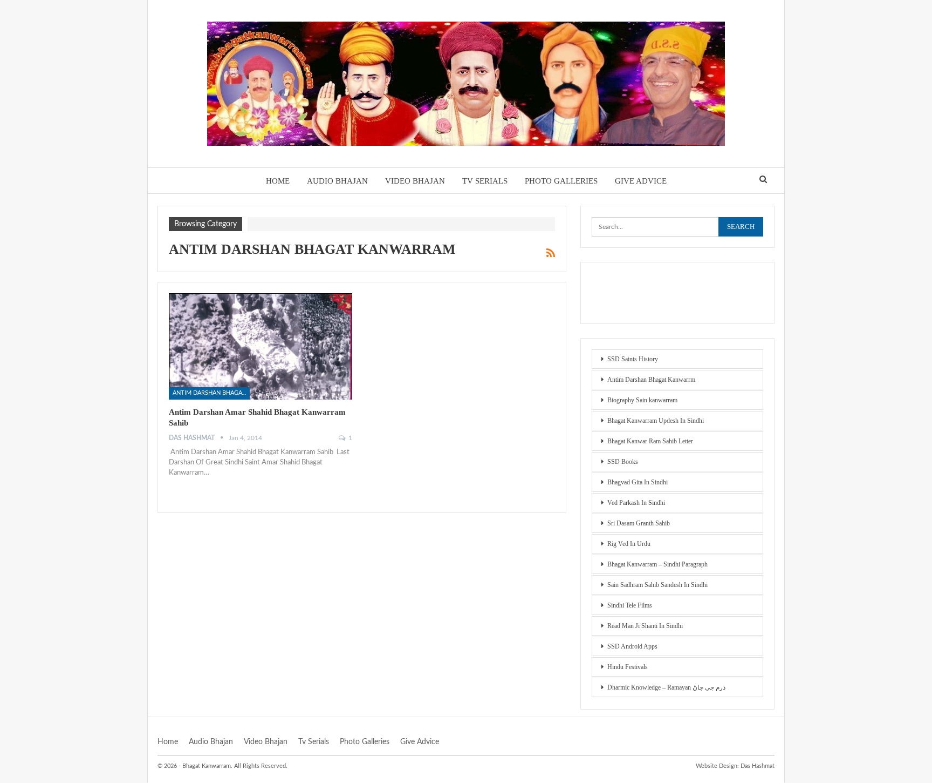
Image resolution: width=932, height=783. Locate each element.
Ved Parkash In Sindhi (636, 503)
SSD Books (622, 461)
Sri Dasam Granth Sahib (638, 523)
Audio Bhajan (337, 181)
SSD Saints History (632, 359)
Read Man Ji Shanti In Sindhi (645, 626)
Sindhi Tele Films (629, 605)
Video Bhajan (415, 181)
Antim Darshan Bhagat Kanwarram (211, 393)
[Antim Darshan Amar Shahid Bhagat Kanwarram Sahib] (260, 346)
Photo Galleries (561, 181)
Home (278, 181)
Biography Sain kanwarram (642, 400)
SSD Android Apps (632, 646)
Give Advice (641, 181)
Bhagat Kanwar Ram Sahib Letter (650, 441)
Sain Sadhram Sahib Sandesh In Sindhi (657, 585)
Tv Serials (485, 181)
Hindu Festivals (627, 667)
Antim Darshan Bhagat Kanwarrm (651, 379)
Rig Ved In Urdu (628, 544)
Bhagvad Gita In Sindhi (637, 482)
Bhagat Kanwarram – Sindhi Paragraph (657, 564)
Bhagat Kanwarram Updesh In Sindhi (655, 420)
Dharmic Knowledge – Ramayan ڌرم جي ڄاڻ (666, 687)
